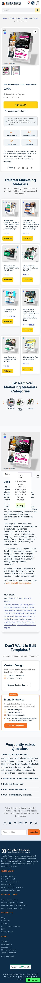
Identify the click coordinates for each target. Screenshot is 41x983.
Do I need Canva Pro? (13, 784)
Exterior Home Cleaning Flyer (26, 610)
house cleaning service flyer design (23, 622)
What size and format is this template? (20, 779)
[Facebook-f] (5, 823)
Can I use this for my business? (17, 795)
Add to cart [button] (8, 238)
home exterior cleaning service (14, 613)
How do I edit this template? (16, 755)
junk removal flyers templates (18, 583)
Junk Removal (14, 18)
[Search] (37, 10)
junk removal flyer (10, 625)
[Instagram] (36, 823)
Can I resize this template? (15, 789)
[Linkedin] (10, 823)
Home (5, 18)
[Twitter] (31, 823)
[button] (37, 3)
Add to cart (20, 104)
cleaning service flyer (15, 604)
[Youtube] (20, 823)
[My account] (33, 3)
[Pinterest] (26, 823)
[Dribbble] (15, 823)
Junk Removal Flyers (30, 18)
